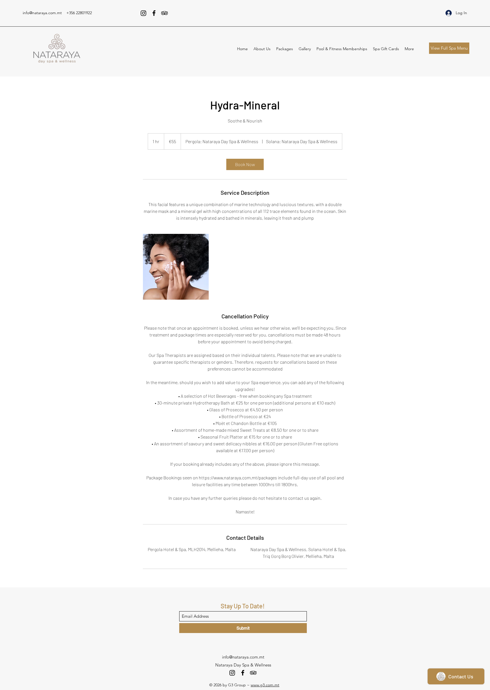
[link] (245, 164)
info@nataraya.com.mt (42, 12)
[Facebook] (154, 13)
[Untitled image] (176, 267)
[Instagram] (143, 13)
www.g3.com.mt (265, 684)
